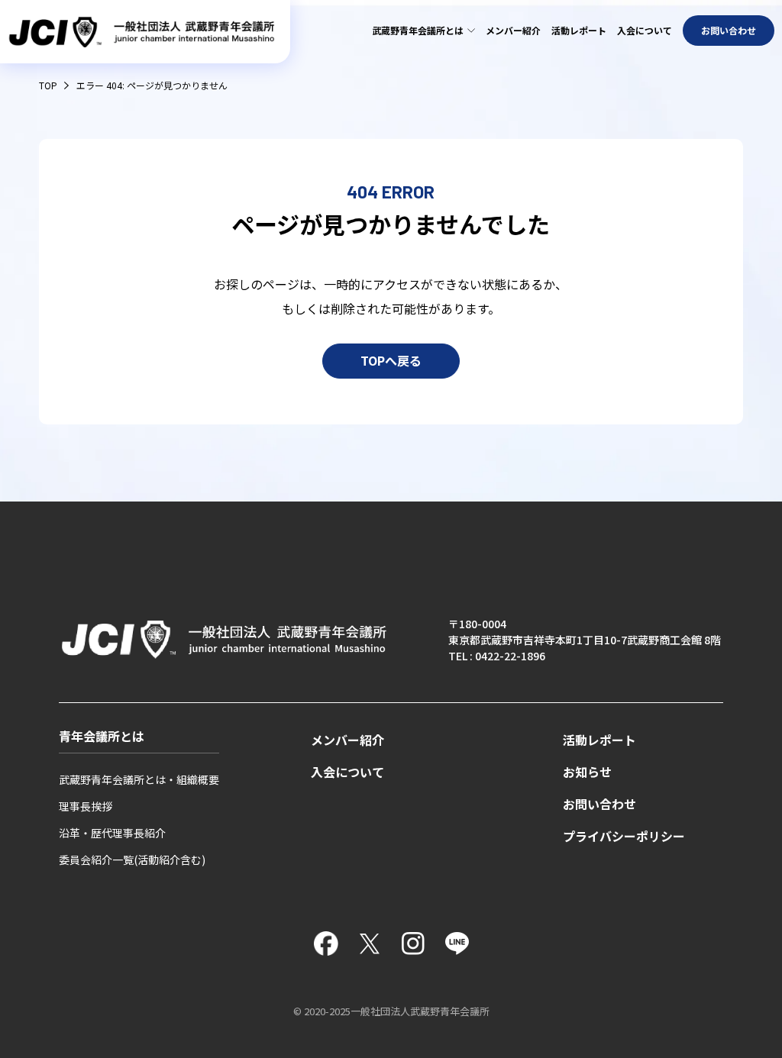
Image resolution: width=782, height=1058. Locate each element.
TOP (48, 85)
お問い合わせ (728, 30)
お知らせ (587, 772)
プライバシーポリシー (624, 836)
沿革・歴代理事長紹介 (112, 833)
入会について (644, 30)
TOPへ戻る (391, 361)
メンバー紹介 (513, 30)
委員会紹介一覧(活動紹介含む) (132, 859)
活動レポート (578, 30)
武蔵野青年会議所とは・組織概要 (139, 779)
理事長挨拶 (85, 806)
